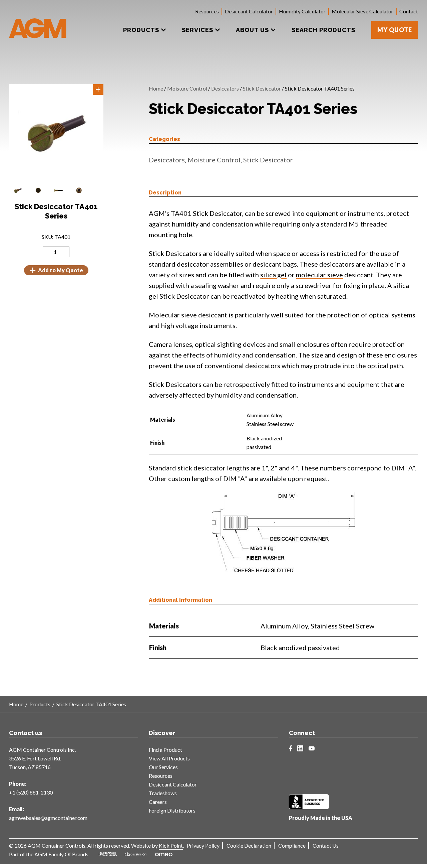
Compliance (292, 845)
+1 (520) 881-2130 (31, 792)
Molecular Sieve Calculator (362, 11)
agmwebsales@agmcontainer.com (48, 818)
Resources (207, 11)
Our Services (163, 767)
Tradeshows (163, 793)
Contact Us (326, 845)
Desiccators (225, 88)
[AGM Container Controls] (38, 23)
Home (156, 88)
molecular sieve (319, 275)
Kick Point (171, 845)
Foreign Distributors (172, 810)
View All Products (169, 758)
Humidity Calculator (302, 11)
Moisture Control (187, 88)
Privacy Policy (203, 845)
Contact (408, 11)
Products (39, 704)
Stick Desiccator (262, 88)
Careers (158, 802)
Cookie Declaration (249, 845)
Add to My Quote (60, 270)
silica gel (273, 275)
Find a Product (165, 749)
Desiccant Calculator (249, 11)
